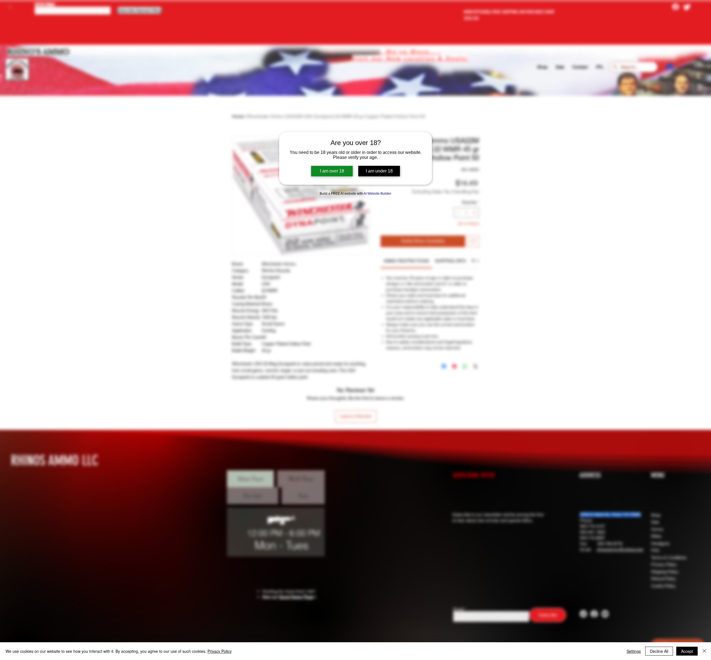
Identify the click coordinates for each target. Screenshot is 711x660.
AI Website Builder (377, 194)
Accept (687, 651)
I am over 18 (332, 171)
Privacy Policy (219, 651)
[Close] (704, 651)
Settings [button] (634, 651)
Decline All (659, 651)
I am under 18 (379, 171)
